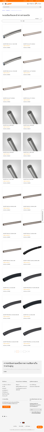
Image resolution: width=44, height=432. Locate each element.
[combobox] (22, 7)
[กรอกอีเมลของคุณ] (40, 409)
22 (26, 351)
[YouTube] (5, 1)
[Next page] (29, 351)
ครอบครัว (4, 388)
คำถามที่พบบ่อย (33, 384)
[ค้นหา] (40, 7)
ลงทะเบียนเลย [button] (6, 406)
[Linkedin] (7, 1)
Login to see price (6, 45)
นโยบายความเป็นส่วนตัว (35, 386)
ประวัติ (3, 386)
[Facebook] (3, 1)
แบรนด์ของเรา (5, 390)
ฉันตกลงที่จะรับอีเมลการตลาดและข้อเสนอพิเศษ (36, 413)
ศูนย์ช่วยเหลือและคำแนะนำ (21, 386)
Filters (22, 21)
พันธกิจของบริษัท (5, 394)
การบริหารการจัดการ (6, 384)
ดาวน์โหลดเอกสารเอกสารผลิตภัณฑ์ (21, 389)
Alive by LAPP (4, 396)
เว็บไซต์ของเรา (5, 392)
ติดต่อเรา (18, 384)
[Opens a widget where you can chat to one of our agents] (40, 427)
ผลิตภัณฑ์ (8, 10)
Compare (37, 18)
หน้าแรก (3, 10)
